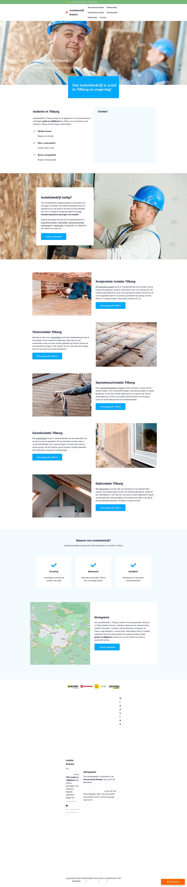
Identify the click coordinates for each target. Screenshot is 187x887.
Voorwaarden (92, 881)
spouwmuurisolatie (76, 222)
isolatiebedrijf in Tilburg (108, 622)
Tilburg (110, 782)
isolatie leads (71, 800)
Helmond (87, 791)
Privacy (103, 881)
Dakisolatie (92, 17)
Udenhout (121, 625)
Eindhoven (96, 782)
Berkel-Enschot (109, 625)
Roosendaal (88, 788)
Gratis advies (174, 882)
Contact (103, 17)
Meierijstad (101, 785)
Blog (83, 881)
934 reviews (92, 2)
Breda (104, 782)
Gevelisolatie (112, 12)
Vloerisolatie (111, 7)
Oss (110, 788)
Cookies (111, 881)
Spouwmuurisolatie (96, 7)
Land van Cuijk (98, 791)
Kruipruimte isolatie (96, 12)
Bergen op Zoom (101, 788)
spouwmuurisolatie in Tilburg (112, 388)
